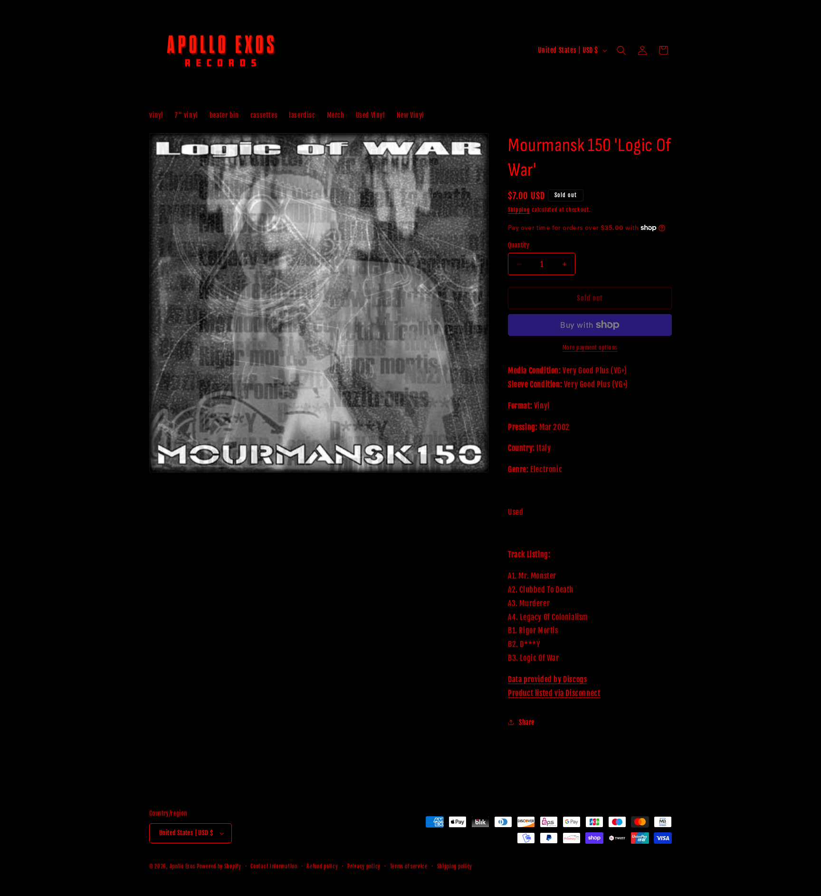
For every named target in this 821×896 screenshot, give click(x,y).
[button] (621, 50)
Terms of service (409, 866)
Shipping (519, 209)
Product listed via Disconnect (554, 693)
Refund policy (322, 866)
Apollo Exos (182, 866)
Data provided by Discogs (547, 679)
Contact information (273, 866)
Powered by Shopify (219, 866)
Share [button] (527, 722)
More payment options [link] (590, 347)
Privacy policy (364, 866)
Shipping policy (455, 866)
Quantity (518, 245)
